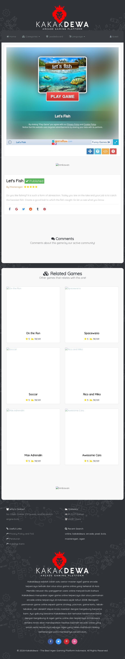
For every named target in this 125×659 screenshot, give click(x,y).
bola (103, 533)
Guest (114, 36)
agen (82, 538)
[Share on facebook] (9, 209)
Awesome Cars (91, 455)
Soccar (33, 394)
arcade (90, 533)
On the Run (33, 333)
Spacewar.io (91, 333)
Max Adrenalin (33, 455)
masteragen (71, 538)
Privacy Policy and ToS (21, 533)
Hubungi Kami (16, 543)
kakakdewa (78, 533)
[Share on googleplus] (16, 209)
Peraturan (14, 538)
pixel (97, 533)
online (68, 533)
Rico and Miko (92, 394)
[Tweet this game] (23, 209)
